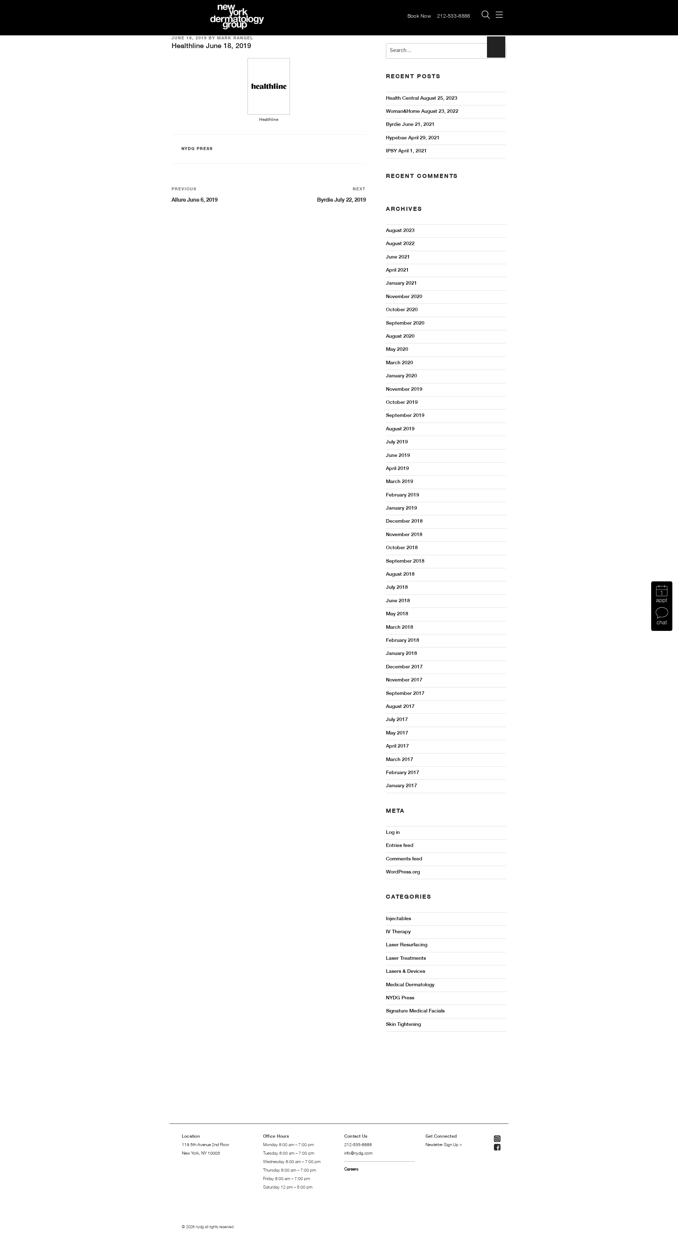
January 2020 (401, 376)
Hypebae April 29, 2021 (413, 138)
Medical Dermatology (410, 985)
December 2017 (404, 667)
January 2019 (401, 508)
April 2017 (397, 746)
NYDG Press (197, 149)
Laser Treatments (406, 958)
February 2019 (402, 495)
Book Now (419, 16)
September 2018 (405, 561)
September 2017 (405, 693)
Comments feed (404, 859)
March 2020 (399, 363)
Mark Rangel (235, 38)
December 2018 (404, 521)
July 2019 (397, 442)
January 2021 (401, 283)
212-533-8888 (454, 16)
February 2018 (402, 640)
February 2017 (402, 773)
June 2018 (398, 601)
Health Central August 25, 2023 (421, 98)
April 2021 (397, 270)
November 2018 (404, 535)
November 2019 (404, 389)
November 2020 (404, 297)
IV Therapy (398, 932)
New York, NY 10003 (201, 1153)
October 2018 (402, 548)
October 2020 (402, 310)
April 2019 (397, 468)
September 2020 (405, 323)
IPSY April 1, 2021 (406, 151)
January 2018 (401, 653)
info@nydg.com (358, 1153)
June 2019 (398, 455)
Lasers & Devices (405, 971)
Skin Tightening (403, 1024)
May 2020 (397, 349)
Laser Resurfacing (406, 945)
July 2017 (397, 720)
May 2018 (397, 614)
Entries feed (400, 845)
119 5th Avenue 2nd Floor (205, 1145)
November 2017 (404, 680)
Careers (351, 1169)
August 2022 (400, 244)
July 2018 (397, 587)
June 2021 (398, 257)
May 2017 (397, 733)
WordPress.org (403, 872)
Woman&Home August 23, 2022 (422, 111)
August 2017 (400, 706)
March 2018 (399, 627)
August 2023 (400, 230)
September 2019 (405, 415)
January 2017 (401, 786)
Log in (393, 832)
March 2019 (399, 482)
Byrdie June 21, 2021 (410, 124)
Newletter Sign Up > (444, 1145)
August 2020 (400, 336)
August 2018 (400, 574)
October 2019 (402, 402)
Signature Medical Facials (415, 1011)
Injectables (398, 919)
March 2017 (399, 759)
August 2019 (400, 429)
